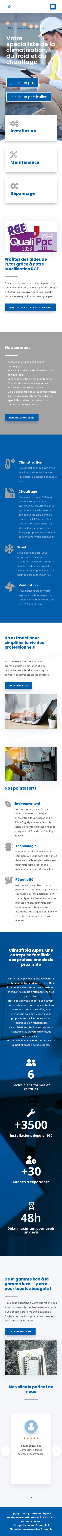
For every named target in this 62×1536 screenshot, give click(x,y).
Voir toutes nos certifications (30, 307)
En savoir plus (18, 685)
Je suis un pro (22, 82)
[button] (57, 1451)
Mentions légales (40, 1513)
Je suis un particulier (28, 96)
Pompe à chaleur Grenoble (30, 1525)
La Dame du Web (31, 1521)
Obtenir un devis (20, 1331)
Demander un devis (21, 417)
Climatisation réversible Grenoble (31, 1529)
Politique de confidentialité (24, 1517)
